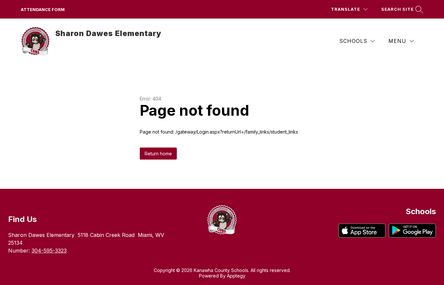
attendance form (43, 9)
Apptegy (236, 276)
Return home (158, 153)
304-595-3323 (49, 250)
